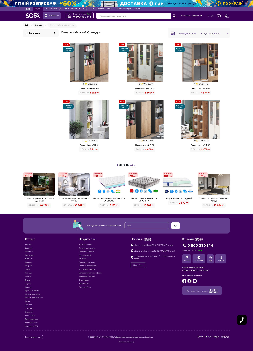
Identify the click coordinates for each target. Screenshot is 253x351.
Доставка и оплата (104, 9)
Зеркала (28, 305)
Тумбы (27, 269)
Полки (27, 301)
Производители (31, 319)
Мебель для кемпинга (34, 298)
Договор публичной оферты (90, 273)
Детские (28, 259)
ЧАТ (210, 261)
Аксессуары (30, 315)
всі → (133, 165)
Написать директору (33, 337)
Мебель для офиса (32, 294)
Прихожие (29, 255)
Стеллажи (29, 308)
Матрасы (28, 266)
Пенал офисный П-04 (200, 88)
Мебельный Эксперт (87, 276)
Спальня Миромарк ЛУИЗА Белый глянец (74, 199)
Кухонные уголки (32, 291)
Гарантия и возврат (123, 9)
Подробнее (138, 265)
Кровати (28, 262)
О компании (84, 280)
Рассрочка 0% (88, 9)
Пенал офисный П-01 (89, 145)
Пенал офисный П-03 (89, 88)
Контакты (137, 9)
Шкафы (28, 276)
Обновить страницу (126, 342)
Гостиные (29, 252)
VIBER (186, 261)
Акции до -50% (31, 322)
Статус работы (85, 287)
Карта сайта (84, 283)
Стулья (28, 283)
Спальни (28, 248)
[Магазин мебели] (37, 9)
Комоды (28, 273)
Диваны (28, 244)
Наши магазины (53, 9)
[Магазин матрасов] (28, 9)
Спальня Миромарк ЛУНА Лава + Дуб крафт (39, 199)
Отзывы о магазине (72, 9)
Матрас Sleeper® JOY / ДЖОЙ (179, 198)
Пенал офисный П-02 (200, 145)
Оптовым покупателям (88, 266)
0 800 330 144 (82, 16)
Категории (34, 33)
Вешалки (28, 312)
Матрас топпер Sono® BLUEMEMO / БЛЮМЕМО (109, 199)
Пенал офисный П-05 (144, 88)
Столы (27, 280)
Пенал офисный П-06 (144, 145)
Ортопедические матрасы (197, 291)
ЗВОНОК (220, 261)
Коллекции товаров (87, 269)
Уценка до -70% (31, 326)
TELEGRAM (198, 261)
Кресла (28, 287)
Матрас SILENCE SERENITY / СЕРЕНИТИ (144, 199)
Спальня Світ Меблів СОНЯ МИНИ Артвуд (214, 199)
